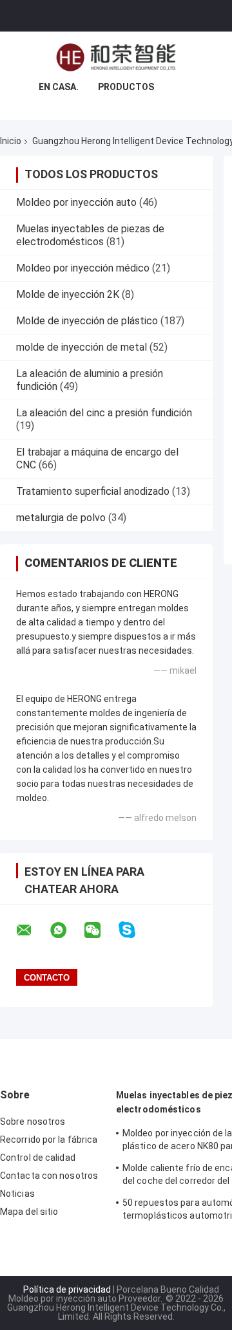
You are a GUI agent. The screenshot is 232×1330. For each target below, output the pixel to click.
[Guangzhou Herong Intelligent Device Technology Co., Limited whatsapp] (66, 930)
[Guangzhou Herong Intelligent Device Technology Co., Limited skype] (135, 930)
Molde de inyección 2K (67, 294)
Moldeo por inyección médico (83, 268)
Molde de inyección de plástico (87, 321)
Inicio (10, 141)
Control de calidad (37, 1157)
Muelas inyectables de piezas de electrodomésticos (90, 235)
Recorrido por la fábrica (48, 1139)
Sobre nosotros (32, 1121)
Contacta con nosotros (49, 1175)
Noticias (17, 1193)
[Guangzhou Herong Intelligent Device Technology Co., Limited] (116, 57)
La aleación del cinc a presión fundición (104, 413)
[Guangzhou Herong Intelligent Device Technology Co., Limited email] (32, 930)
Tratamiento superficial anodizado (92, 491)
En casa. (59, 87)
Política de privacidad (67, 1289)
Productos (126, 87)
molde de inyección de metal (81, 347)
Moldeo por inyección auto (76, 202)
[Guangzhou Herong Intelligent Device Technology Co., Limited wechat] (100, 930)
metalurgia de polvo (61, 518)
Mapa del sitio (29, 1211)
